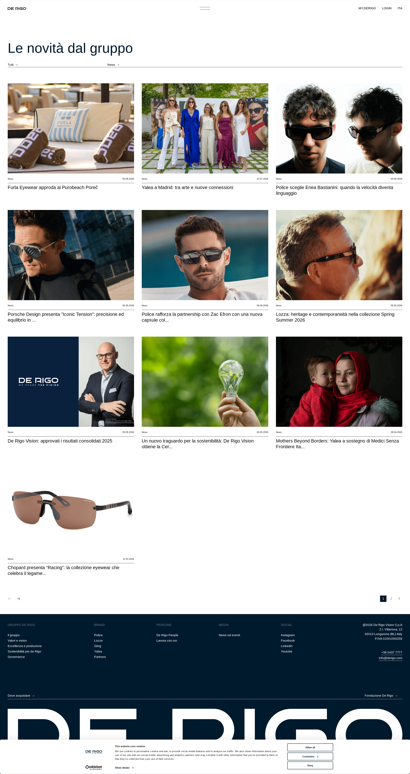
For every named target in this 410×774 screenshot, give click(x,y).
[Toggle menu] (205, 8)
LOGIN (387, 8)
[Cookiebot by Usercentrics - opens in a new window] (94, 767)
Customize (308, 756)
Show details (122, 767)
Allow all (310, 747)
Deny (310, 765)
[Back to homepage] (17, 8)
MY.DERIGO (367, 8)
